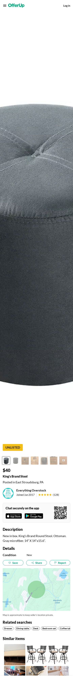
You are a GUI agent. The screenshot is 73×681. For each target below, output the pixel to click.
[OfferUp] (16, 6)
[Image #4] (35, 460)
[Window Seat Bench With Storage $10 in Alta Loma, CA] (14, 654)
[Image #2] (16, 460)
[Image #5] (44, 460)
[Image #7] (63, 460)
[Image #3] (25, 460)
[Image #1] (6, 460)
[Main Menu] (5, 6)
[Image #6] (54, 460)
